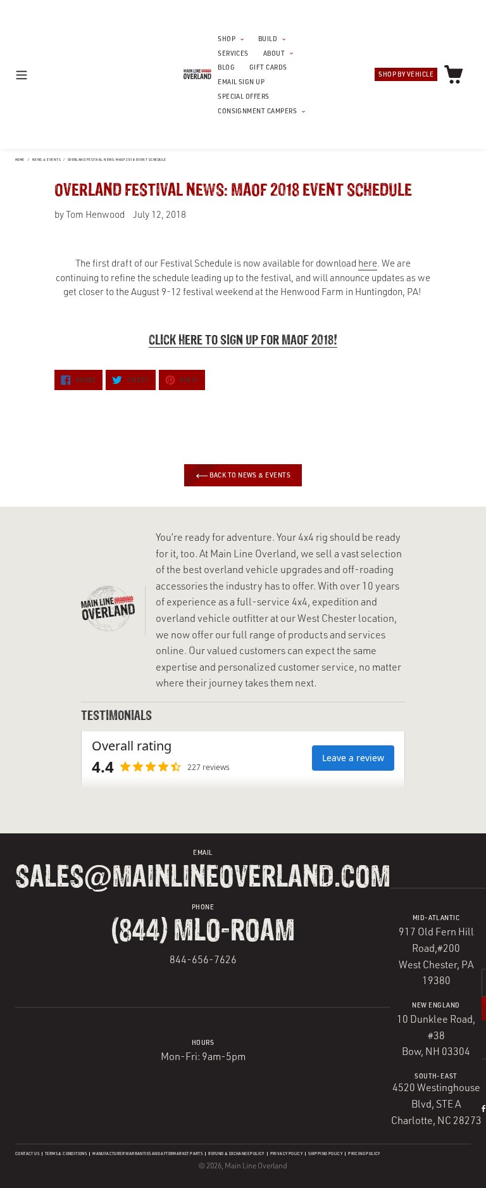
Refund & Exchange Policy (236, 1153)
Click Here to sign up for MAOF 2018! (243, 340)
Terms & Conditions (66, 1153)
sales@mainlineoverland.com (202, 878)
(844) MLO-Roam (203, 932)
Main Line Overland (256, 1165)
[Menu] (34, 74)
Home (20, 159)
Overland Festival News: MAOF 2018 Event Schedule (117, 159)
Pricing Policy (364, 1153)
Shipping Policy (325, 1153)
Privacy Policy (286, 1153)
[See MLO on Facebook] (483, 1109)
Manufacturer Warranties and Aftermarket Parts (147, 1153)
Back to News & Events (249, 475)
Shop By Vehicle (405, 74)
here (367, 263)
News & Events (46, 159)
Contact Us (27, 1153)
